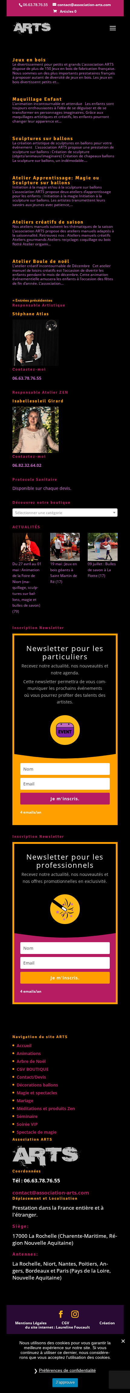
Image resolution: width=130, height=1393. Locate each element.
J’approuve (65, 1382)
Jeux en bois (29, 60)
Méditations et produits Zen (46, 1108)
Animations (29, 1053)
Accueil (24, 1045)
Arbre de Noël (31, 1061)
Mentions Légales (31, 1323)
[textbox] (65, 513)
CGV (65, 1323)
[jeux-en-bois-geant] (65, 547)
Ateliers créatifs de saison (48, 222)
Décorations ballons (37, 1085)
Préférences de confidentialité (67, 1370)
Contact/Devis (31, 1077)
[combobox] (65, 512)
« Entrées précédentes (32, 300)
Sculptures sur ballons (42, 139)
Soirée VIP (27, 1124)
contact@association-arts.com (50, 1192)
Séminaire (27, 1116)
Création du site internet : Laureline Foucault (70, 1325)
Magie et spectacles (37, 1093)
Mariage (25, 1100)
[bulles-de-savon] (103, 547)
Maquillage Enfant (37, 99)
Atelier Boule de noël (41, 261)
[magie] (27, 547)
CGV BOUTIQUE (33, 1069)
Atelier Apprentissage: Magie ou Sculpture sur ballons (55, 180)
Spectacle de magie (37, 1132)
